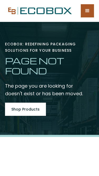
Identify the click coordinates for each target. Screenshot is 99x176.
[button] (87, 10)
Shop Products (25, 109)
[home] (39, 10)
